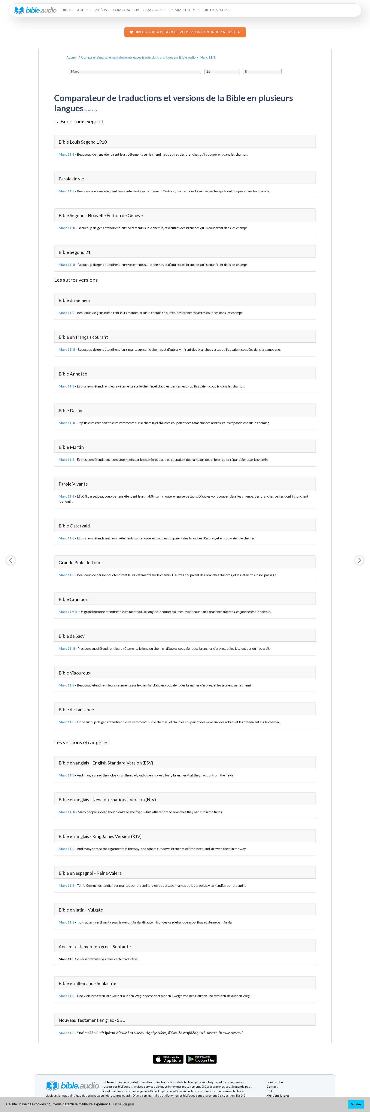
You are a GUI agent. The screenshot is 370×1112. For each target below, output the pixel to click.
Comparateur (126, 10)
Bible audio (110, 1082)
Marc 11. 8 (67, 228)
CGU (270, 1091)
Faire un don (275, 1082)
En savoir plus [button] (123, 1104)
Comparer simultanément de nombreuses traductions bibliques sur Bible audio (138, 57)
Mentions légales (278, 1095)
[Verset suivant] (359, 560)
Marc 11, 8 (67, 423)
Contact (272, 1086)
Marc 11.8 (66, 191)
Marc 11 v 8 (68, 612)
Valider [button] (356, 1104)
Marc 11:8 (66, 154)
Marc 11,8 (66, 386)
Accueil (71, 57)
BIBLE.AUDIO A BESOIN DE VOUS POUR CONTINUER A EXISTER (188, 32)
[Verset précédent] (10, 560)
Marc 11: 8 (67, 264)
